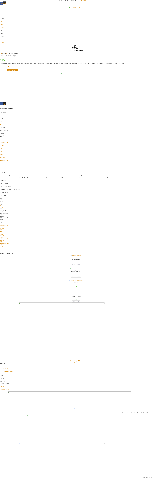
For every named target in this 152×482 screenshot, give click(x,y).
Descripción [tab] (76, 168)
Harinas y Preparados (4, 135)
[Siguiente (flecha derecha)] (150, 241)
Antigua (10, 109)
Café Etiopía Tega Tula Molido (76, 271)
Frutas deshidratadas (4, 130)
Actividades (2, 18)
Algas (1, 115)
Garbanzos (2, 133)
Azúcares (2, 120)
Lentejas (1, 136)
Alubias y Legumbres (4, 117)
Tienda (1, 15)
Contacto (2, 20)
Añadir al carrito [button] (76, 301)
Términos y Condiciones (4, 383)
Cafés (4, 53)
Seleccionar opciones (76, 264)
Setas (1, 139)
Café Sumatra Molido (76, 259)
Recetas (1, 17)
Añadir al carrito (12, 70)
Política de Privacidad (4, 381)
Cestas (1, 126)
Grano (7, 53)
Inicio (1, 14)
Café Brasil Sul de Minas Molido (76, 284)
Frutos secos (2, 132)
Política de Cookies (3, 380)
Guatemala (18, 109)
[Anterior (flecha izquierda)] (2, 241)
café (12, 109)
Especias (1, 129)
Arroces (1, 118)
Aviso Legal (2, 378)
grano (15, 109)
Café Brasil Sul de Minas (76, 296)
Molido (1, 124)
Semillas (1, 138)
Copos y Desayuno (3, 127)
